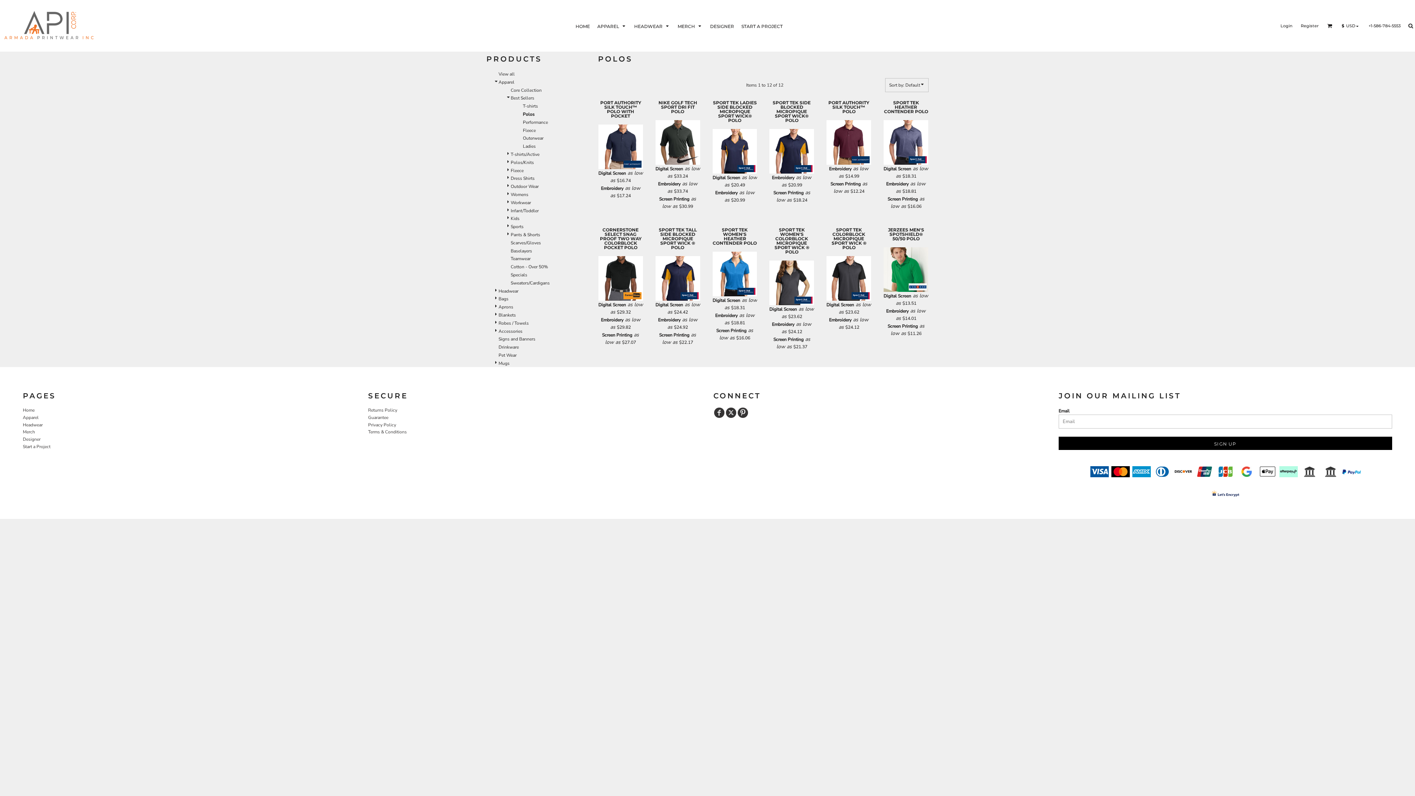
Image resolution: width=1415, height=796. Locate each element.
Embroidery (612, 188)
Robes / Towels (514, 323)
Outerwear (533, 138)
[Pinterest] (743, 413)
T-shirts (530, 106)
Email (1064, 411)
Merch (29, 432)
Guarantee (378, 417)
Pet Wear (508, 355)
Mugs (504, 363)
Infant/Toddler (525, 211)
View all (507, 74)
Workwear (521, 203)
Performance (535, 122)
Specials (519, 275)
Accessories (511, 331)
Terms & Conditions (387, 432)
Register (1310, 25)
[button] (612, 26)
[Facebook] (719, 413)
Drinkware (509, 347)
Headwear (508, 291)
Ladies (529, 146)
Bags (504, 299)
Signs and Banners (517, 339)
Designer (32, 439)
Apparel (506, 82)
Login (1286, 25)
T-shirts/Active (525, 154)
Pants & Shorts (525, 235)
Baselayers (521, 251)
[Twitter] (731, 413)
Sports (517, 227)
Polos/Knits (522, 162)
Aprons (506, 307)
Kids (515, 218)
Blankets (507, 315)
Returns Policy (382, 410)
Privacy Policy (382, 425)
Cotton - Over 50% (529, 267)
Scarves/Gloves (526, 243)
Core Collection (526, 90)
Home (29, 410)
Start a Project (36, 447)
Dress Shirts (523, 178)
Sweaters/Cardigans (530, 283)
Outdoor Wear (525, 186)
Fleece (529, 130)
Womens (519, 195)
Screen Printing (674, 199)
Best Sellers (522, 98)
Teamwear (521, 259)
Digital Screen (612, 173)
